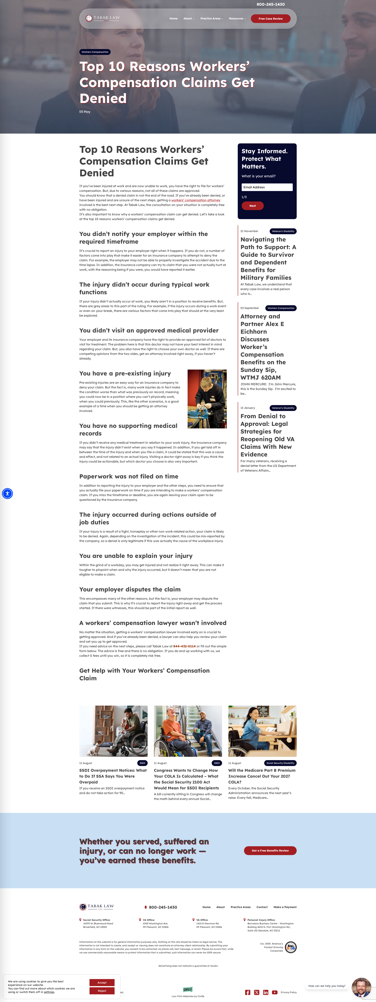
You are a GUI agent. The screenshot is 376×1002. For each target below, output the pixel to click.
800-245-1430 (271, 4)
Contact (262, 907)
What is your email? (259, 176)
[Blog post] (113, 731)
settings (49, 992)
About (220, 907)
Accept (102, 982)
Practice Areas (241, 907)
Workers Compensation (95, 51)
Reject (102, 991)
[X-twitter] (257, 992)
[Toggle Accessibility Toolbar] (7, 493)
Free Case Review (271, 18)
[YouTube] (275, 992)
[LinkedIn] (266, 992)
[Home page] (106, 907)
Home (174, 18)
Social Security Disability (280, 763)
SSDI (142, 763)
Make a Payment (285, 907)
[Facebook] (248, 992)
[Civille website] (188, 992)
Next (252, 206)
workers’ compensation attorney (195, 200)
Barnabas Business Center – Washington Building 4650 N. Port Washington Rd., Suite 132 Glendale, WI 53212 (271, 927)
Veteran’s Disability (283, 231)
